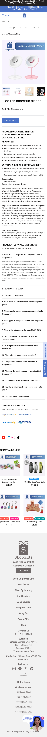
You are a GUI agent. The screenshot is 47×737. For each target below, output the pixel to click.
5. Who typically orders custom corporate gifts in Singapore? (22, 312)
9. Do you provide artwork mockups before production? (20, 347)
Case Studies (23, 601)
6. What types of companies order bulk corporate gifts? (22, 321)
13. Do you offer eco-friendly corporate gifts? (21, 380)
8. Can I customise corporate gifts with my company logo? (19, 337)
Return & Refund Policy (23, 673)
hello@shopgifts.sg (23, 634)
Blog (23, 624)
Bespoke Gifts (23, 607)
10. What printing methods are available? (19, 355)
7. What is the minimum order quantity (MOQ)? (21, 330)
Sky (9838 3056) (24, 692)
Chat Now (23, 570)
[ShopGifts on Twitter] (26, 668)
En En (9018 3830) (23, 707)
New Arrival (24, 584)
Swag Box (23, 613)
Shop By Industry (24, 590)
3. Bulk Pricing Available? (12, 295)
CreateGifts (23, 619)
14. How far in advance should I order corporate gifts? (22, 388)
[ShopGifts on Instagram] (14, 668)
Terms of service (23, 675)
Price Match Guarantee (45, 350)
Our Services (23, 596)
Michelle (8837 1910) (23, 712)
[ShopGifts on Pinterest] (32, 668)
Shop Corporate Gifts (23, 578)
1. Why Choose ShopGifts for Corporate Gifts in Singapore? (22, 256)
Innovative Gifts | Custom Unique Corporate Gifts (19, 28)
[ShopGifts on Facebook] (20, 668)
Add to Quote (10, 120)
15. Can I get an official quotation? (16, 396)
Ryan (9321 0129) (23, 697)
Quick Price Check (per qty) (12, 109)
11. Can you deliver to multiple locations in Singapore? (19, 363)
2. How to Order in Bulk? (12, 289)
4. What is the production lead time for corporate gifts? (22, 303)
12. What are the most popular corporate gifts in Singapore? (22, 372)
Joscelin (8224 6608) (24, 702)
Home (4, 21)
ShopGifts (18, 732)
